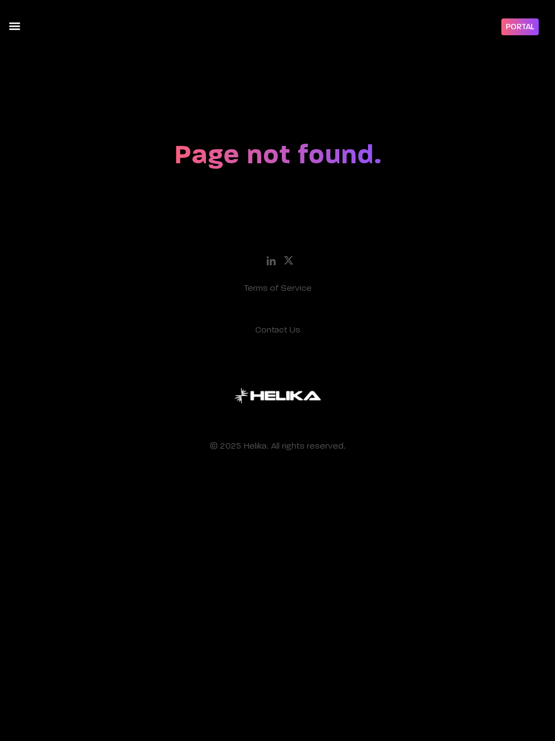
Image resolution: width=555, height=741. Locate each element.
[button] (14, 26)
